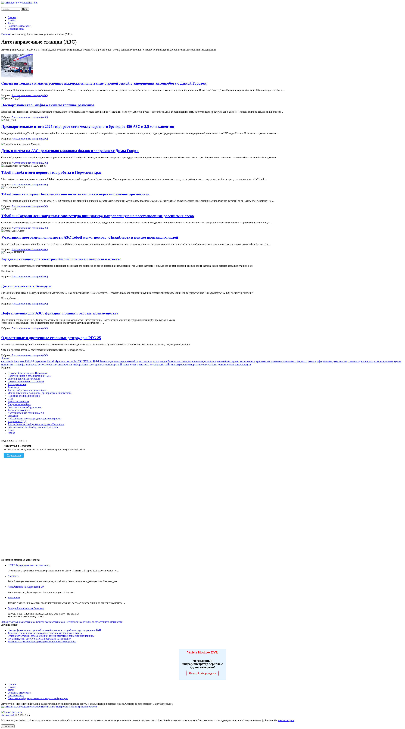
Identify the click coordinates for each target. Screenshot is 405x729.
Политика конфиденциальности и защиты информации (38, 698)
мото (304, 361)
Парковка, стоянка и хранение (24, 395)
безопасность (176, 361)
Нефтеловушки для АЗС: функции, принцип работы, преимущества (59, 313)
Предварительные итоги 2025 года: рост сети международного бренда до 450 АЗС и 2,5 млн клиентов (87, 126)
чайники (170, 364)
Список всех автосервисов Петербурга (57, 622)
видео (187, 361)
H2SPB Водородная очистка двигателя (29, 565)
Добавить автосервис (19, 26)
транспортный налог (116, 364)
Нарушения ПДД (17, 421)
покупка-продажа (390, 361)
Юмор (11, 430)
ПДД (96, 361)
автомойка (131, 361)
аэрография (160, 361)
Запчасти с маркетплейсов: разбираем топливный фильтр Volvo (42, 641)
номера (312, 361)
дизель (207, 361)
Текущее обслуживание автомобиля (27, 390)
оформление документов (332, 361)
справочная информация (73, 364)
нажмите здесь (286, 720)
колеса (251, 361)
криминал (277, 361)
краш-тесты (263, 361)
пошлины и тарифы (13, 364)
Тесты (11, 23)
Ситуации (13, 415)
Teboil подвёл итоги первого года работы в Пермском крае (51, 172)
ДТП (10, 398)
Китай (50, 361)
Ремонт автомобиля (18, 401)
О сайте (12, 20)
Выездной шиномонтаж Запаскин (26, 608)
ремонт (42, 364)
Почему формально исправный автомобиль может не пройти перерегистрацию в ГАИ (54, 630)
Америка (19, 361)
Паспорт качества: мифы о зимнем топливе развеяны (47, 105)
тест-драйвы (96, 364)
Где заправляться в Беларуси (26, 286)
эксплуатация (208, 364)
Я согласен (8, 726)
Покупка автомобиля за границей (26, 381)
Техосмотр (13, 387)
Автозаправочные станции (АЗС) (30, 95)
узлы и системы (139, 364)
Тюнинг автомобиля (19, 410)
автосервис (145, 361)
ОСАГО (87, 361)
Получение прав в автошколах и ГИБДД (29, 375)
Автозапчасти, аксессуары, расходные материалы (34, 418)
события (52, 364)
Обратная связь (16, 28)
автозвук (119, 361)
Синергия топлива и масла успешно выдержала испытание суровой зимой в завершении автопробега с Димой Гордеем (103, 83)
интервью (233, 361)
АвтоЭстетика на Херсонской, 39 (26, 586)
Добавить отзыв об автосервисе (18, 622)
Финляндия (106, 361)
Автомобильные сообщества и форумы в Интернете (36, 424)
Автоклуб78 (7, 715)
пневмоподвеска (358, 361)
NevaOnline (14, 597)
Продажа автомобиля (19, 404)
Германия (40, 361)
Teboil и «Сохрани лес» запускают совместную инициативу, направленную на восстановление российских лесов (97, 216)
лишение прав (292, 361)
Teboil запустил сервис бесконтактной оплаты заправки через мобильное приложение (75, 194)
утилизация (157, 364)
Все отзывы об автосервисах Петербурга (100, 622)
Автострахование (17, 384)
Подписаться (14, 455)
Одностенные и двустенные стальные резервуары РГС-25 (51, 338)
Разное (11, 432)
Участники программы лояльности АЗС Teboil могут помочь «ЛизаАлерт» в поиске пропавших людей (89, 237)
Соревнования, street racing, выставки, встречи (33, 427)
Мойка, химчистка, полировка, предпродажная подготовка (40, 393)
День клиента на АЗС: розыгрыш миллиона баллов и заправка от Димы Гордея (70, 151)
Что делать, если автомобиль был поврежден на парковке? (39, 638)
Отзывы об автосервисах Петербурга (27, 373)
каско (243, 361)
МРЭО (78, 361)
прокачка (31, 364)
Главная (12, 17)
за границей (219, 361)
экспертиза (193, 364)
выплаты (197, 361)
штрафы (181, 364)
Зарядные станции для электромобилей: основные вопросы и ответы (61, 259)
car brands (7, 361)
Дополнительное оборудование (24, 407)
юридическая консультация (234, 364)
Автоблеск (13, 576)
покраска (374, 361)
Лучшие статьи (64, 361)
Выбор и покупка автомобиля (24, 378)
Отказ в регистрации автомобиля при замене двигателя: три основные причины (51, 635)
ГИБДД (29, 361)
